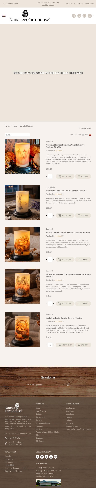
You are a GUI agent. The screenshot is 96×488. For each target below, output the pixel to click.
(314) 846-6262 (14, 438)
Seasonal (49, 141)
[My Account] (84, 16)
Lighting (39, 429)
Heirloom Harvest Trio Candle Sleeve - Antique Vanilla (68, 275)
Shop (38, 408)
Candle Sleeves (26, 126)
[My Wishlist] (79, 16)
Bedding (39, 414)
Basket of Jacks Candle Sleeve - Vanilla (64, 318)
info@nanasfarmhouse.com (19, 434)
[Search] (74, 16)
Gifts (37, 435)
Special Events (72, 426)
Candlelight (50, 187)
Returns (69, 420)
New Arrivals (41, 411)
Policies (69, 417)
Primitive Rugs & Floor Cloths (47, 432)
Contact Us (70, 408)
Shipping (69, 423)
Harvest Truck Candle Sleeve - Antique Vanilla (68, 232)
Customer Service (12, 468)
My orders (9, 459)
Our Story (70, 411)
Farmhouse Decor (43, 423)
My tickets (9, 462)
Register (8, 456)
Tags (15, 126)
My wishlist (9, 465)
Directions (89, 4)
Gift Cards (78, 4)
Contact (69, 4)
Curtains (39, 420)
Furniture (39, 426)
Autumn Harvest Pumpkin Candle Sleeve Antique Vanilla (65, 145)
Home (7, 126)
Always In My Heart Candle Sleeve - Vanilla (66, 190)
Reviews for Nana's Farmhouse (78, 429)
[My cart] (90, 16)
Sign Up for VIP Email (13, 471)
